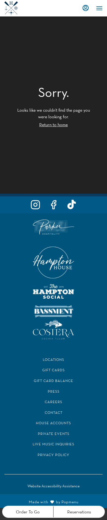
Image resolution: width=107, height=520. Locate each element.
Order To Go (28, 512)
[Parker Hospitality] (53, 226)
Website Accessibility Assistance (53, 486)
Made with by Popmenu (41, 501)
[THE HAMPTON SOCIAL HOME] (29, 8)
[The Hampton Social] (53, 291)
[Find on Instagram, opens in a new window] (35, 206)
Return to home (53, 124)
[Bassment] (53, 310)
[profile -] (85, 8)
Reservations (79, 512)
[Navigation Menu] (99, 8)
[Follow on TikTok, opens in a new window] (72, 206)
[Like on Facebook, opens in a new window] (53, 206)
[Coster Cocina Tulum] (53, 329)
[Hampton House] (53, 262)
